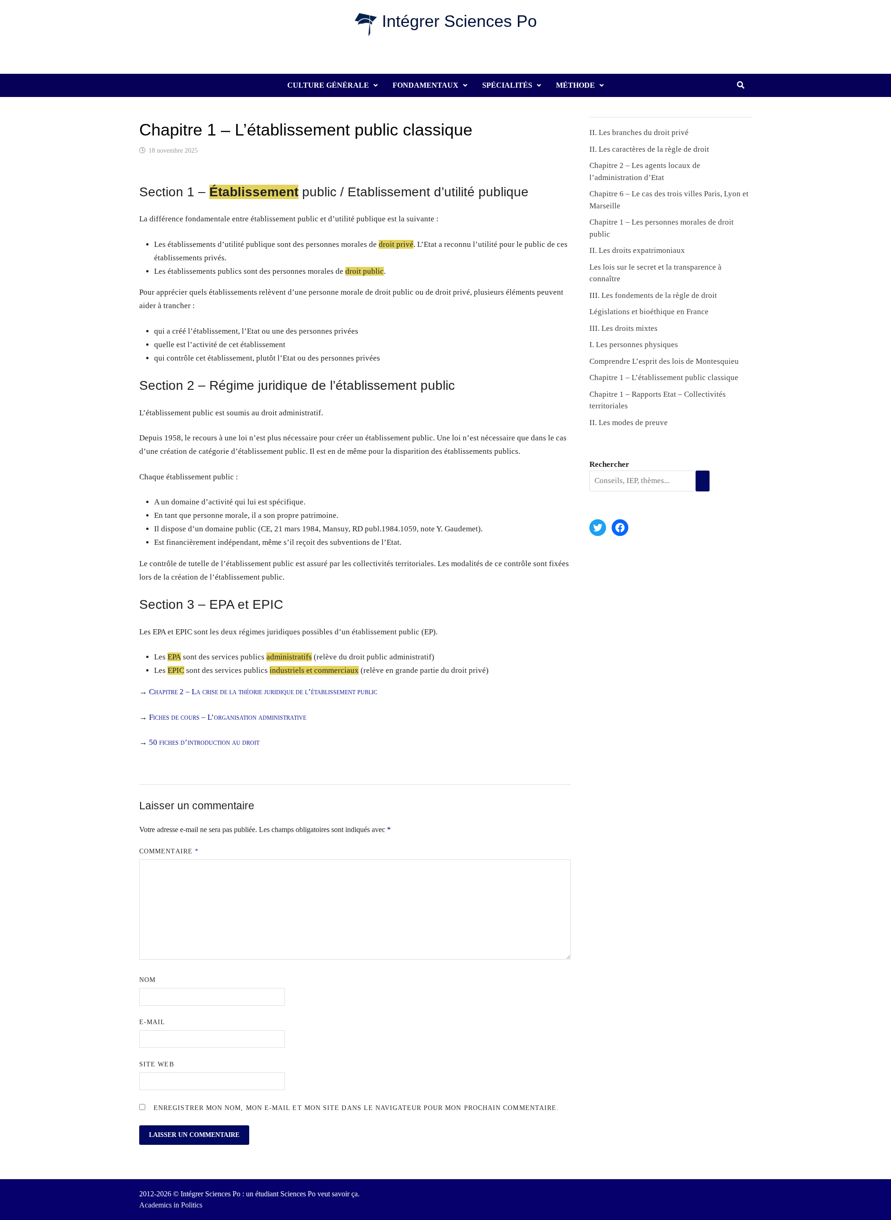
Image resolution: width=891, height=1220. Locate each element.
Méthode (575, 85)
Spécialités (507, 85)
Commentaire (169, 851)
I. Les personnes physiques (633, 344)
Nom (147, 979)
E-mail (152, 1022)
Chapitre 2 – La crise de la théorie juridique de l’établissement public (263, 691)
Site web (156, 1064)
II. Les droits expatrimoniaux (637, 250)
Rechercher (609, 464)
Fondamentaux (425, 85)
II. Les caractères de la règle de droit (649, 149)
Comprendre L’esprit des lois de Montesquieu (664, 361)
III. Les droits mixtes (623, 328)
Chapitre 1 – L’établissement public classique (663, 377)
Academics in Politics (170, 1205)
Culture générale (328, 85)
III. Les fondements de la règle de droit (653, 295)
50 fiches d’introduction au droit (204, 742)
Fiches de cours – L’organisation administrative (227, 717)
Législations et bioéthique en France (649, 311)
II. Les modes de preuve (628, 422)
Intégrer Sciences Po (459, 21)
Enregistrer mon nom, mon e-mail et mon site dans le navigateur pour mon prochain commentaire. (356, 1107)
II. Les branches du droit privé (639, 132)
